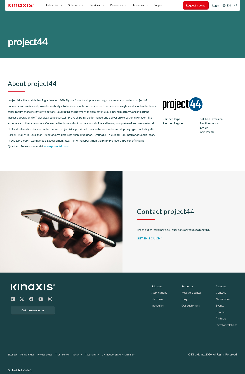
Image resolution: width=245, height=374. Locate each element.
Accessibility (92, 354)
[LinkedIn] (13, 299)
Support (159, 5)
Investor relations (226, 325)
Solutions (74, 5)
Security (77, 354)
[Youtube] (40, 299)
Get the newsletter (33, 310)
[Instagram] (50, 299)
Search (235, 5)
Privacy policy (44, 354)
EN (229, 5)
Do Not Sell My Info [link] (20, 370)
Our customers (191, 305)
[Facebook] (31, 299)
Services (95, 5)
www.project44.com (56, 146)
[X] (22, 299)
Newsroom (223, 299)
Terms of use (27, 354)
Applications (159, 292)
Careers (220, 312)
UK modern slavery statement (118, 354)
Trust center (62, 354)
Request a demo (196, 5)
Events (220, 305)
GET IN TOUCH (149, 238)
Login (215, 5)
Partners (221, 318)
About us (138, 5)
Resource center (191, 292)
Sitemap (12, 354)
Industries (52, 5)
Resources (116, 5)
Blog (184, 299)
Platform (157, 299)
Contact (221, 292)
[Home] (33, 287)
